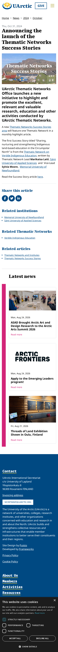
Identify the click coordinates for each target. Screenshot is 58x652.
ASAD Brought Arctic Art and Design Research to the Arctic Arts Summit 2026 (31, 326)
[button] (29, 646)
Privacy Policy (10, 555)
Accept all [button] (15, 638)
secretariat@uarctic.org (17, 502)
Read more (16, 334)
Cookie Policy (10, 561)
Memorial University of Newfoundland (24, 217)
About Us (10, 575)
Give (41, 6)
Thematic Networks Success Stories (22, 258)
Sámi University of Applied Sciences (22, 220)
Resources (11, 593)
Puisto (23, 545)
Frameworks (26, 549)
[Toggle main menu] (52, 5)
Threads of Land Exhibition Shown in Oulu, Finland (29, 432)
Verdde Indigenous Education (19, 237)
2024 (26, 18)
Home (5, 18)
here (40, 176)
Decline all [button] (42, 638)
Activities (12, 587)
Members (9, 581)
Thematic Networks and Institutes (21, 255)
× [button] (54, 600)
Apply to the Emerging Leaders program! (32, 380)
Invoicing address (12, 495)
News (16, 18)
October (37, 18)
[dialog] (29, 624)
